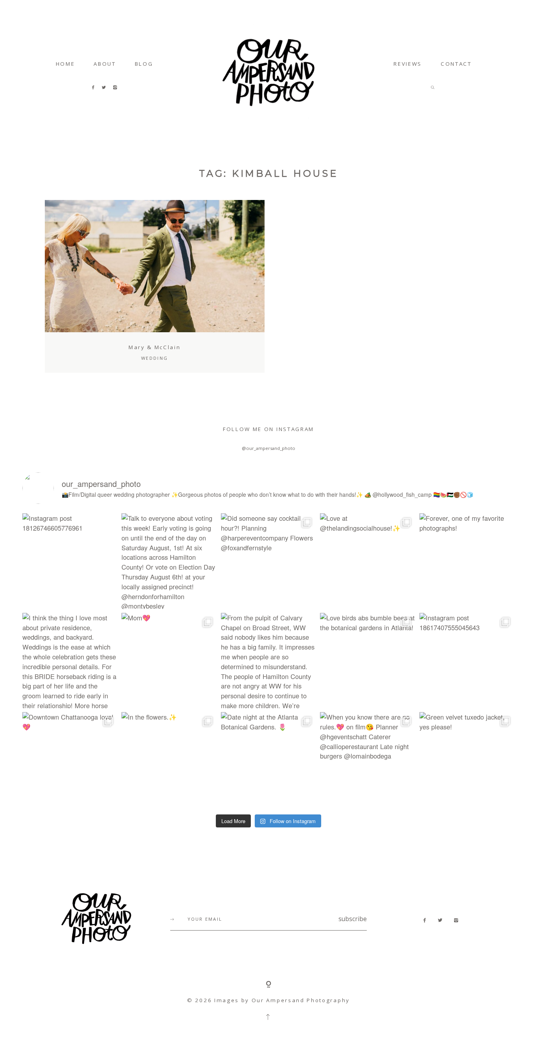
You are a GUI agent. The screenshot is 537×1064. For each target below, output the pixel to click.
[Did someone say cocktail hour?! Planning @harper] (268, 561)
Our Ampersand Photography (301, 1000)
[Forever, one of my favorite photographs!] (467, 561)
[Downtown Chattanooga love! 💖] (70, 759)
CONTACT (456, 63)
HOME (65, 63)
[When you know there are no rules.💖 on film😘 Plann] (367, 759)
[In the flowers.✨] (169, 759)
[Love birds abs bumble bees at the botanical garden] (367, 660)
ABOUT (105, 63)
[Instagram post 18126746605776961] (70, 561)
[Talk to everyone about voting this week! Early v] (169, 561)
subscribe (352, 919)
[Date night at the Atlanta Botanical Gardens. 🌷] (268, 759)
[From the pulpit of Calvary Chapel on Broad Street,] (268, 660)
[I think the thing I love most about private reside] (70, 660)
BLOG (144, 63)
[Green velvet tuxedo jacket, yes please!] (467, 759)
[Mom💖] (169, 660)
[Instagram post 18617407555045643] (467, 660)
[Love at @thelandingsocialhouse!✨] (367, 561)
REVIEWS (408, 63)
